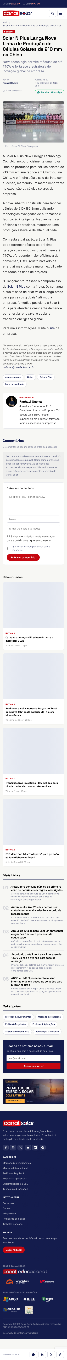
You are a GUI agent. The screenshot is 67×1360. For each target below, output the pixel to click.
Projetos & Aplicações (43, 1024)
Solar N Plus (16, 286)
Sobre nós (8, 1203)
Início (5, 22)
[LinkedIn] (42, 1354)
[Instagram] (13, 1147)
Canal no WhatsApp (51, 92)
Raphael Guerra (10, 83)
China (30, 377)
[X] (51, 1354)
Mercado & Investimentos (18, 1016)
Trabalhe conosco (13, 1224)
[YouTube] (28, 1147)
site (52, 328)
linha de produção (14, 384)
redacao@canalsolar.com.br (18, 367)
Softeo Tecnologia (29, 1333)
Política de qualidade (14, 1218)
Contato (7, 1208)
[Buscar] (52, 13)
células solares (13, 377)
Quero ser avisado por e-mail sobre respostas (31, 548)
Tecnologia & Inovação (47, 1031)
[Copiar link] (60, 1354)
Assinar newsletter (34, 1066)
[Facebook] (6, 1147)
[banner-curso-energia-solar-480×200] (33, 1091)
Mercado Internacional (49, 1016)
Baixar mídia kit (14, 1249)
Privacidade (9, 1213)
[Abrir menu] (60, 13)
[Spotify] (43, 1147)
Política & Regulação (15, 1024)
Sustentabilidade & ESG (17, 1031)
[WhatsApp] (33, 1354)
